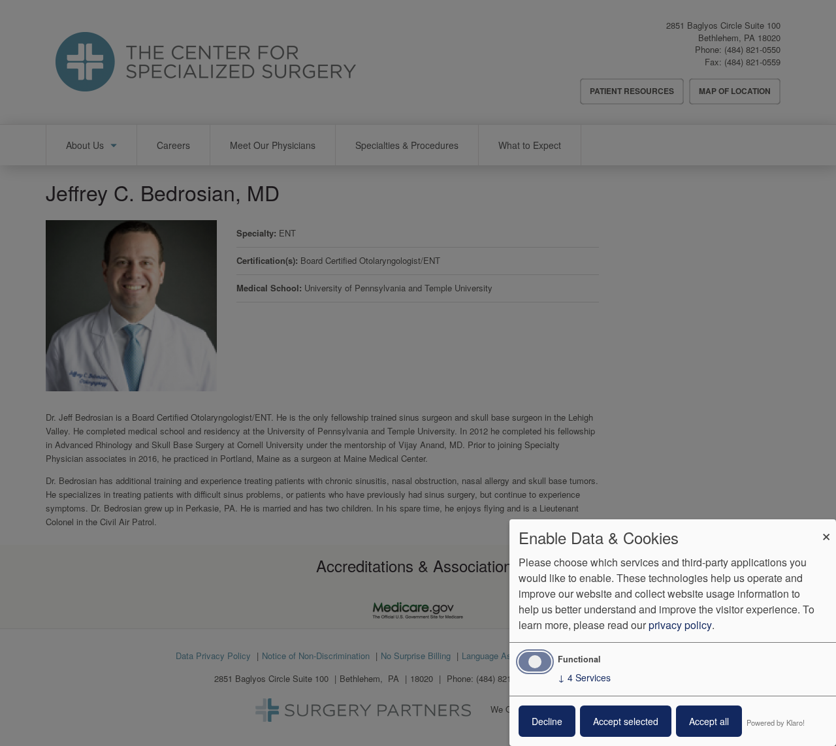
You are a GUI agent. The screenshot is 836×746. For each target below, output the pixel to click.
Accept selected (625, 721)
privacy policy (680, 624)
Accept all (709, 721)
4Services (584, 677)
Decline (547, 721)
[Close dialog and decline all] (826, 527)
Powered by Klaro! (776, 722)
